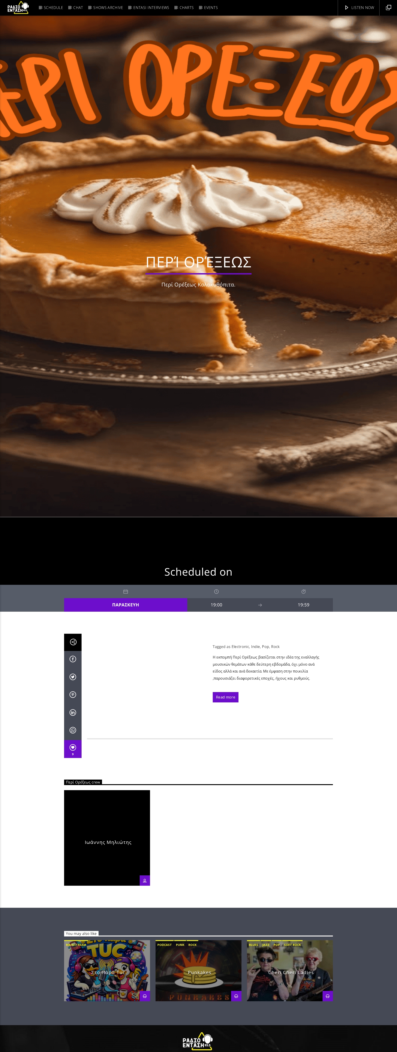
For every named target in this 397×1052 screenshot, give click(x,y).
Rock (275, 688)
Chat (78, 7)
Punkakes (199, 1014)
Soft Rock (292, 986)
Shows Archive (108, 7)
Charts (187, 7)
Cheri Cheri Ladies (291, 1014)
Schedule (53, 7)
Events (211, 7)
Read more (225, 738)
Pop (265, 688)
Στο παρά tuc (108, 1014)
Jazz (265, 986)
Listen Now (362, 7)
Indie (255, 688)
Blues (253, 986)
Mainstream (76, 986)
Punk (180, 986)
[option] (107, 880)
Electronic (240, 688)
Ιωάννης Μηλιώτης (108, 884)
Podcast (164, 986)
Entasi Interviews (151, 7)
